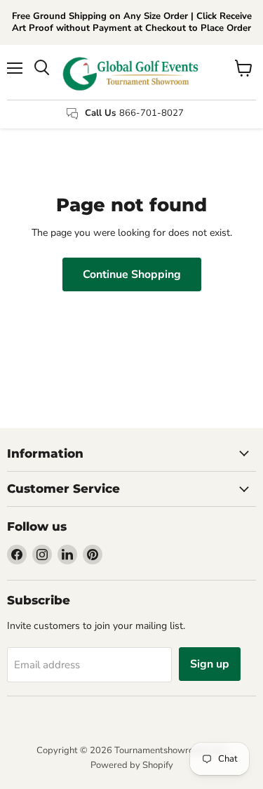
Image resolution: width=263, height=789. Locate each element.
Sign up (209, 664)
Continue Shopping (132, 274)
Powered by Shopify (131, 765)
